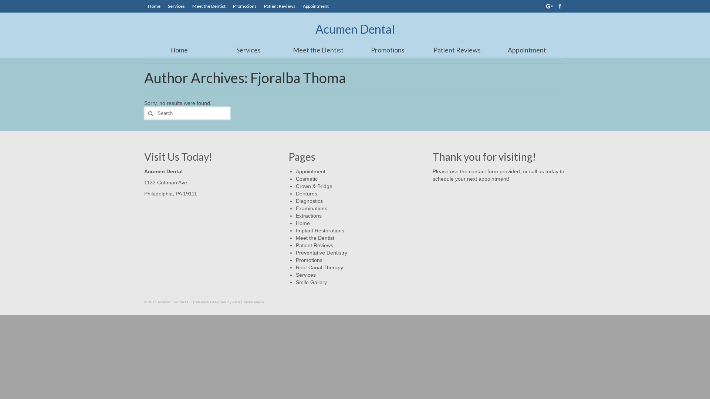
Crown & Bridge (314, 186)
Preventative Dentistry (321, 253)
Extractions (309, 216)
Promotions (245, 6)
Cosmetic (307, 179)
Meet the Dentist (209, 6)
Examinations (311, 208)
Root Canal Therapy (319, 267)
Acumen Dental (355, 29)
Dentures (306, 194)
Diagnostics (309, 201)
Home (154, 6)
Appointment (316, 6)
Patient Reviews (279, 6)
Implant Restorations (320, 230)
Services (176, 6)
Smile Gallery (311, 282)
